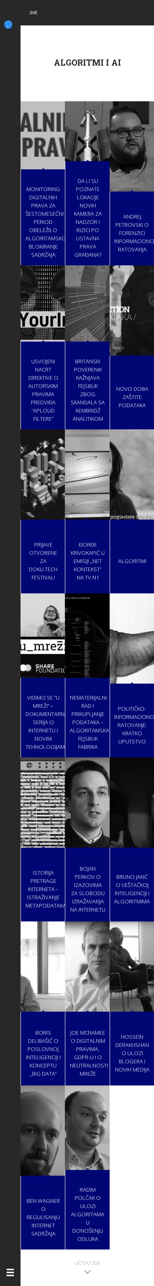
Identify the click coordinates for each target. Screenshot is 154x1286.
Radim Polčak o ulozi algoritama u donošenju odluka (87, 1214)
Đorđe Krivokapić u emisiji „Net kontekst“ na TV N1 (88, 561)
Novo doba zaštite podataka (132, 397)
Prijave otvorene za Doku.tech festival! (43, 561)
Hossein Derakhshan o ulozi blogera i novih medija (132, 1053)
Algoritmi (132, 561)
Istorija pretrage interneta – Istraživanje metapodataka (45, 889)
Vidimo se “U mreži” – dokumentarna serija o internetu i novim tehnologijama (46, 722)
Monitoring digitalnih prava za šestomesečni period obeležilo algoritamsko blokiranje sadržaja (45, 221)
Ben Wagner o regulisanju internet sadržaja (43, 1217)
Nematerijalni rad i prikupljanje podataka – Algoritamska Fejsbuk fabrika (89, 722)
